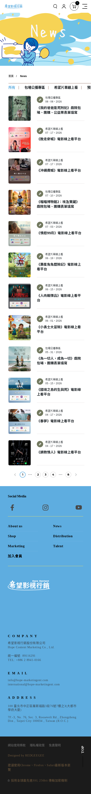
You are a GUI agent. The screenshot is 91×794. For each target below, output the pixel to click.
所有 (11, 87)
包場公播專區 (35, 87)
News (23, 76)
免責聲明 (55, 745)
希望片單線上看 (66, 87)
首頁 (11, 76)
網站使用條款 (17, 745)
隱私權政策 (37, 745)
